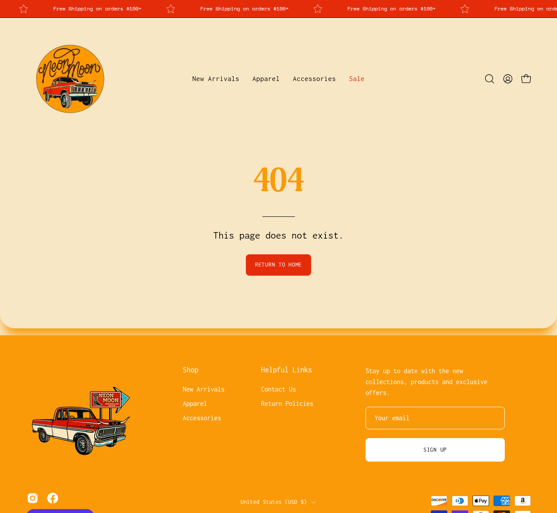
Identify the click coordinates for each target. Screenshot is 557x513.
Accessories (202, 418)
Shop (190, 370)
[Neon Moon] (69, 78)
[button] (266, 79)
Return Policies (287, 403)
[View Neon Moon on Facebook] (52, 498)
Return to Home (278, 264)
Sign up (435, 449)
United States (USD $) (274, 501)
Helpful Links (286, 370)
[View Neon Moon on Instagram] (32, 498)
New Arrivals (204, 389)
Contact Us (278, 389)
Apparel (195, 403)
